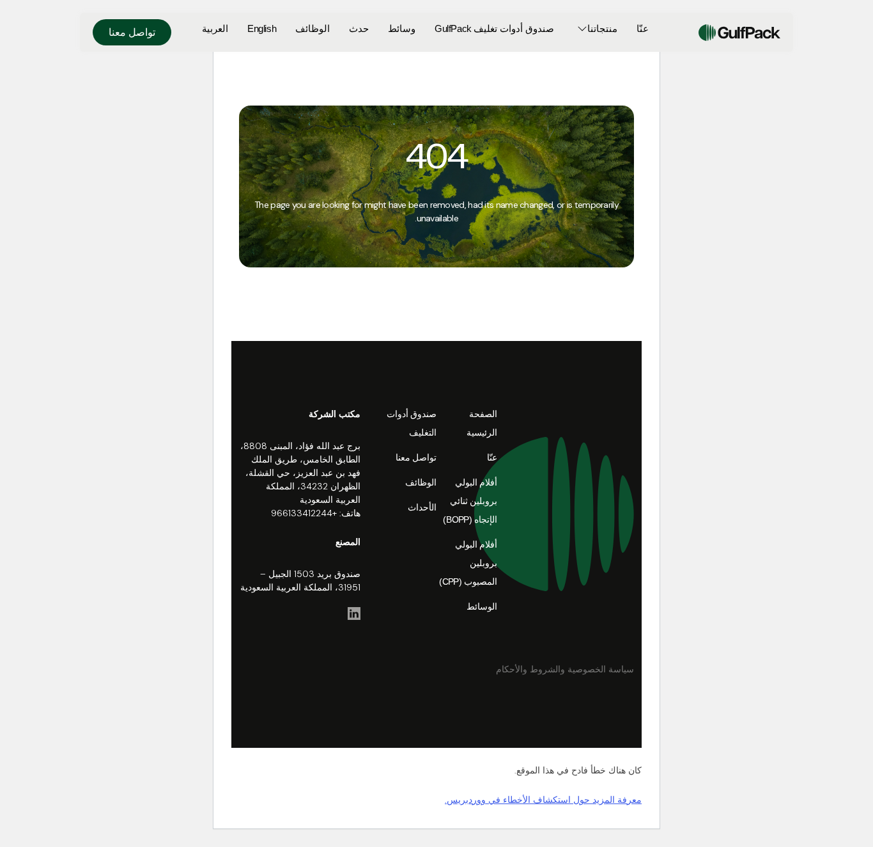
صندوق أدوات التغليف (411, 423)
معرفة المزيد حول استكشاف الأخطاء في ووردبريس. (543, 799)
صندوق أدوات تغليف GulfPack (494, 28)
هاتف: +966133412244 (315, 513)
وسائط (401, 28)
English (261, 28)
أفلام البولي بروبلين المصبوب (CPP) (468, 563)
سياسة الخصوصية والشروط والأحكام (565, 669)
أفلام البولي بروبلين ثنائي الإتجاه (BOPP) (470, 501)
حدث (359, 28)
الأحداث (422, 507)
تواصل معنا (132, 32)
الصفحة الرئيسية (482, 423)
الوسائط (482, 606)
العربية (215, 28)
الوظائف (312, 28)
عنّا (643, 28)
